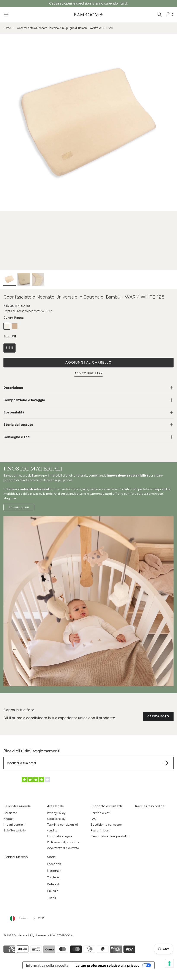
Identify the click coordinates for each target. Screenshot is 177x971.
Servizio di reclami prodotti (109, 836)
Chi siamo (10, 813)
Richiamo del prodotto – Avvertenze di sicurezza (64, 845)
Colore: (13, 317)
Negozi (8, 819)
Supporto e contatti (106, 806)
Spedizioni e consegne (106, 824)
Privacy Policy (56, 813)
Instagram (54, 870)
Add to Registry (88, 373)
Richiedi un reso (15, 857)
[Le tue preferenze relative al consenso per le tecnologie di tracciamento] (169, 963)
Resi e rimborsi (101, 830)
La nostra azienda (17, 806)
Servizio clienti (100, 813)
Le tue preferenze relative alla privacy (107, 965)
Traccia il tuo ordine (149, 806)
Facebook (54, 864)
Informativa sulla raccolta (47, 965)
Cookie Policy (56, 819)
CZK (41, 918)
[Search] (159, 14)
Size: (9, 336)
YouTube (53, 877)
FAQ (93, 819)
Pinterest (53, 884)
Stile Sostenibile (14, 830)
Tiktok (51, 898)
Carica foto (158, 716)
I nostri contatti (14, 824)
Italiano (24, 918)
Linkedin (52, 891)
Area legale (55, 806)
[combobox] (23, 918)
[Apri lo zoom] (88, 122)
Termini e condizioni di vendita (62, 827)
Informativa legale (59, 836)
